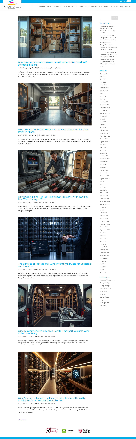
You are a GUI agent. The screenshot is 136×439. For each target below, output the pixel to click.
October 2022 (104, 139)
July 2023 (102, 119)
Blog (121, 7)
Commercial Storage (44, 68)
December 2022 (105, 133)
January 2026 (104, 90)
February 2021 (104, 170)
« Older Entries (22, 420)
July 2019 (102, 210)
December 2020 (105, 176)
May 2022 (103, 147)
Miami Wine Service (71, 7)
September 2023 (105, 113)
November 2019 (105, 201)
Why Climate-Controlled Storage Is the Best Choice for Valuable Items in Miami (53, 131)
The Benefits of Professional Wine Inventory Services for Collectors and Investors (54, 265)
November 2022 (105, 136)
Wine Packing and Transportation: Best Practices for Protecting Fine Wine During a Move (53, 198)
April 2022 (103, 150)
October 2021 (104, 161)
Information (103, 291)
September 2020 (105, 179)
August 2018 (103, 233)
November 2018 (105, 224)
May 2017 (103, 269)
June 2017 (103, 267)
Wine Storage (84, 7)
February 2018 (104, 250)
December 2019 (105, 198)
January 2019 (104, 218)
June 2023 (103, 122)
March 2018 (103, 247)
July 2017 (102, 264)
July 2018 (102, 235)
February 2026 (104, 88)
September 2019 (105, 204)
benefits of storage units (107, 280)
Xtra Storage (23, 68)
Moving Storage (56, 68)
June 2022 (103, 144)
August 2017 (103, 261)
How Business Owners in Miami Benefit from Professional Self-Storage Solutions (52, 63)
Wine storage (52, 202)
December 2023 (105, 105)
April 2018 (103, 244)
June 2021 (103, 164)
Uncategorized (104, 303)
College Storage (104, 286)
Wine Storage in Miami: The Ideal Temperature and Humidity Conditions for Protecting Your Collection (51, 399)
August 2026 (103, 73)
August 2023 (103, 116)
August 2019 (103, 207)
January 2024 (104, 102)
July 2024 (102, 93)
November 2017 (105, 255)
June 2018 (103, 238)
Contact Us (129, 7)
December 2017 (105, 252)
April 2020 (103, 187)
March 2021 (103, 167)
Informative (41, 135)
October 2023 (104, 110)
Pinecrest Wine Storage (100, 7)
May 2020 (103, 184)
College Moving (104, 283)
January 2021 (104, 173)
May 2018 (103, 241)
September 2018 (105, 230)
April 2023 (103, 127)
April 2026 (103, 82)
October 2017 (104, 258)
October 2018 (104, 227)
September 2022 (105, 142)
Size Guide (114, 7)
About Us (41, 7)
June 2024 (103, 96)
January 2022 (104, 156)
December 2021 (105, 159)
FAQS (49, 7)
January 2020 (104, 196)
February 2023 (104, 130)
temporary (103, 300)
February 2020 (104, 193)
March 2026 (103, 85)
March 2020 (103, 190)
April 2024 (103, 99)
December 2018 (105, 221)
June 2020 (103, 181)
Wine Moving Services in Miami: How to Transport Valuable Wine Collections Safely (53, 332)
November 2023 (105, 108)
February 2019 (104, 215)
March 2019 (103, 213)
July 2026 (102, 76)
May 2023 (103, 125)
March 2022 (103, 153)
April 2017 (103, 272)
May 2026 (103, 79)
